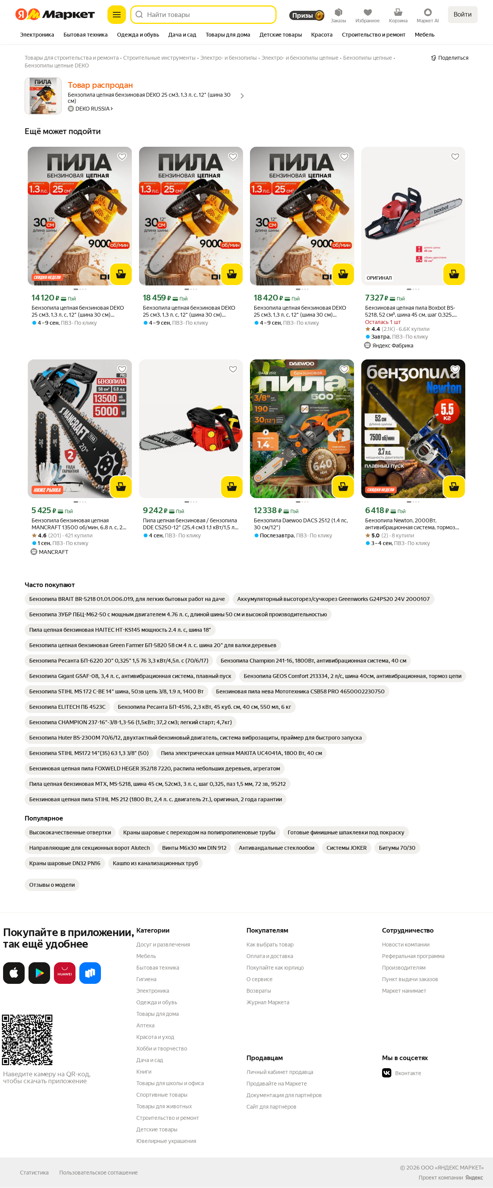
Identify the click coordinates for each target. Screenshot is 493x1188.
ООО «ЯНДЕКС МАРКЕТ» (452, 1168)
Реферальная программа (413, 956)
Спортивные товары (162, 1095)
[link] (127, 599)
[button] (436, 1073)
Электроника (152, 991)
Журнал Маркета (267, 1002)
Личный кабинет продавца (279, 1072)
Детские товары (157, 1129)
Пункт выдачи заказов (410, 979)
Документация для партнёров (284, 1095)
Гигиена (146, 979)
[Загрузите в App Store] (14, 982)
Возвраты (258, 991)
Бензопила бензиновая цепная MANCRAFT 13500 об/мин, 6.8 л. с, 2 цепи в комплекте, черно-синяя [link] (77, 524)
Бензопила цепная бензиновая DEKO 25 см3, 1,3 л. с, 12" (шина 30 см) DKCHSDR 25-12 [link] (78, 311)
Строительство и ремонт (167, 1118)
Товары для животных (164, 1106)
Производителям (404, 968)
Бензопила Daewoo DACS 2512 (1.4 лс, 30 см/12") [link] (301, 523)
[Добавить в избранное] (122, 156)
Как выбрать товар (269, 944)
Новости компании (405, 944)
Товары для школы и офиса (170, 1083)
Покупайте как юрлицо (275, 968)
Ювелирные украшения (166, 1141)
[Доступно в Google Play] (39, 982)
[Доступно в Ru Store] (90, 982)
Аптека (145, 1025)
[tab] (37, 35)
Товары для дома (157, 1014)
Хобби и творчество (161, 1048)
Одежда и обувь (156, 1002)
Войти (463, 14)
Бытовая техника (157, 968)
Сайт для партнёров (271, 1107)
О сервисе (259, 979)
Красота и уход (155, 1037)
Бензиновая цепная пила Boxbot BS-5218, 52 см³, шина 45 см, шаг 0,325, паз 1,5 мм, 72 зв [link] (410, 311)
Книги (143, 1072)
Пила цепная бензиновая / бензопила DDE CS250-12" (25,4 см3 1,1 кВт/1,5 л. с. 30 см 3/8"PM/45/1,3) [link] (190, 524)
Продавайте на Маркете (276, 1084)
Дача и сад (149, 1060)
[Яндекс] (474, 1178)
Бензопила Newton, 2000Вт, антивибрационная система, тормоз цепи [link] (410, 524)
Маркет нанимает (404, 991)
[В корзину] (120, 274)
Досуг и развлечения (163, 944)
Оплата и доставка (269, 956)
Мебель (146, 956)
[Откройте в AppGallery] (64, 982)
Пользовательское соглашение (98, 1173)
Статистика (34, 1173)
